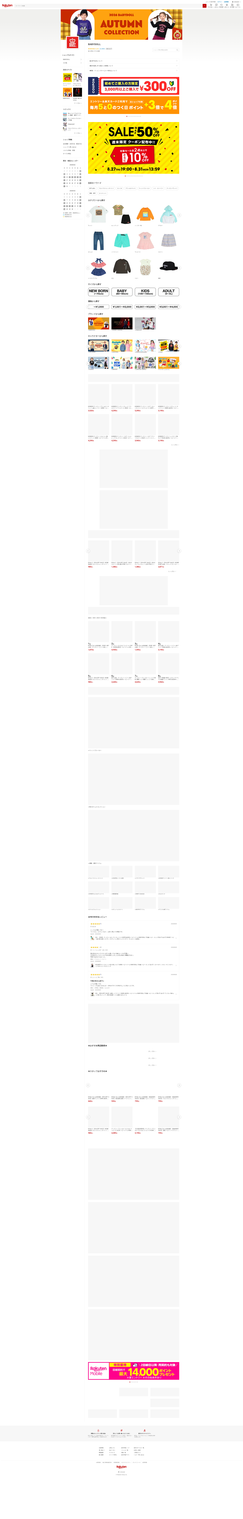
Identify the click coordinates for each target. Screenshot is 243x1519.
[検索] (204, 10)
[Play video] (133, 877)
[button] (236, 7)
